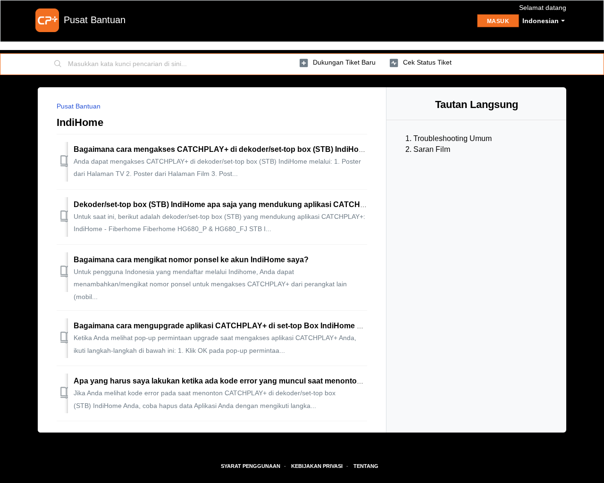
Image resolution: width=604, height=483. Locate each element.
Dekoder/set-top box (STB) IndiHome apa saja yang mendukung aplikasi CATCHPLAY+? (231, 204)
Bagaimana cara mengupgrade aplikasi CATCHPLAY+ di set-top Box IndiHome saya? (226, 326)
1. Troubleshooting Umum (448, 138)
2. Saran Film (427, 149)
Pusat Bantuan (79, 106)
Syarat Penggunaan (250, 466)
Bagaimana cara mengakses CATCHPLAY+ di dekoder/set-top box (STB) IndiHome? (224, 149)
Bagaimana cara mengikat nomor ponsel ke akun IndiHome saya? (191, 260)
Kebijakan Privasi (317, 466)
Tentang (365, 466)
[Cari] (58, 64)
